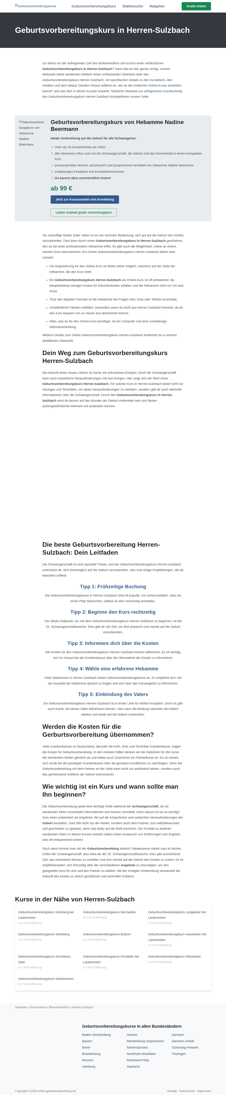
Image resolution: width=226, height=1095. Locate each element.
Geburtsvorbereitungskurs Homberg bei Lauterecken (46, 915)
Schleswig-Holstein (185, 1047)
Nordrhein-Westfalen (141, 1054)
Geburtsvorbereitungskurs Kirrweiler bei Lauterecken (111, 959)
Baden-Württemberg (96, 1035)
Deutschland (38, 1007)
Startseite (21, 1007)
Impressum (204, 1091)
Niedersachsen (137, 1047)
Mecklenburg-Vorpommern (145, 1041)
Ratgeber (157, 6)
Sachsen (178, 1035)
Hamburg (88, 1066)
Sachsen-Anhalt (183, 1041)
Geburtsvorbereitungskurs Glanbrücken (46, 979)
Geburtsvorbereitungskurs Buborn (107, 934)
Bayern (87, 1041)
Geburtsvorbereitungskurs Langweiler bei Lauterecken (177, 915)
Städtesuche (132, 6)
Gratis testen (196, 6)
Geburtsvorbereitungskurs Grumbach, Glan (44, 959)
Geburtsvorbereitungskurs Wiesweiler (174, 956)
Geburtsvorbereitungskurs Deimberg (43, 934)
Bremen (87, 1060)
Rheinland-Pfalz (59, 1007)
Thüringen (179, 1054)
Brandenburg (91, 1054)
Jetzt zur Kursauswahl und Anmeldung (85, 199)
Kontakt (172, 1091)
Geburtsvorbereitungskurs (94, 6)
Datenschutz (187, 1091)
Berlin (86, 1047)
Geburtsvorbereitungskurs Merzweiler (109, 912)
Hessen (132, 1035)
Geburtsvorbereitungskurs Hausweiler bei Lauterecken (177, 937)
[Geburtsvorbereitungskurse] (35, 6)
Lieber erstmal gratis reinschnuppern (84, 212)
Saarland (133, 1066)
